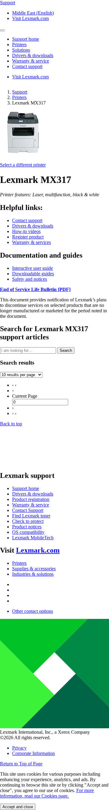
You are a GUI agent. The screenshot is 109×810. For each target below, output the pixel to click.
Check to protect (28, 521)
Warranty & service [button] (30, 60)
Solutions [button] (21, 50)
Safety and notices (29, 279)
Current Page (24, 396)
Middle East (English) (33, 12)
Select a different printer (23, 164)
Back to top (11, 423)
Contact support (27, 220)
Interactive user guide (32, 268)
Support (19, 91)
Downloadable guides (33, 273)
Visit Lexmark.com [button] (30, 18)
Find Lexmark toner (31, 515)
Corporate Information (33, 753)
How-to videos (26, 231)
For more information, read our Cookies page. (47, 793)
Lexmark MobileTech (33, 537)
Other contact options (32, 611)
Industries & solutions (33, 574)
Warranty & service (30, 504)
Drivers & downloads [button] (32, 55)
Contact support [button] (27, 66)
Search (66, 350)
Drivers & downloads (32, 225)
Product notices (26, 526)
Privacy (19, 747)
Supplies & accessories (34, 568)
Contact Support (27, 510)
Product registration (30, 499)
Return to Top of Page (21, 763)
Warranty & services (31, 242)
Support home (25, 488)
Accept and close (17, 807)
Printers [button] (19, 44)
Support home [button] (25, 39)
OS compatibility (28, 532)
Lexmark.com (38, 550)
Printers (19, 97)
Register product (28, 236)
